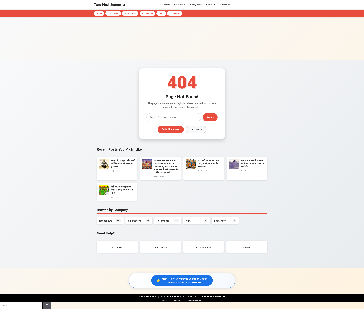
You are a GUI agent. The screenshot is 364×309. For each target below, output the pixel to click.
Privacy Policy (195, 4)
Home (167, 4)
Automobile (147, 13)
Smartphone (130, 13)
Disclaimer (220, 296)
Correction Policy (205, 296)
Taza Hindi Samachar (109, 5)
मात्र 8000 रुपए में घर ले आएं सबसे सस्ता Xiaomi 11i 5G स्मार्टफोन (252, 163)
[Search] (47, 305)
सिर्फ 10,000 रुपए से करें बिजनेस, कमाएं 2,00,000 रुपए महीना (123, 189)
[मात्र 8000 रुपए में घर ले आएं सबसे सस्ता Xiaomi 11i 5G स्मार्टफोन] (234, 168)
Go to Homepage (170, 129)
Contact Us (224, 4)
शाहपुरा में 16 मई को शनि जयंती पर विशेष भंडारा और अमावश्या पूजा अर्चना (123, 163)
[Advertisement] (182, 38)
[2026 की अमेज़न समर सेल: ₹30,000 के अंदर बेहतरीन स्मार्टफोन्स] (191, 168)
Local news (175, 13)
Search (210, 117)
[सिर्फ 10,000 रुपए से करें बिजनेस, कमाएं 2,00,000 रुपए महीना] (104, 194)
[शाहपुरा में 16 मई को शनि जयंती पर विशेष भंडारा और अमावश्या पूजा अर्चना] (104, 168)
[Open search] (269, 4)
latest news (179, 4)
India (161, 13)
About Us (210, 4)
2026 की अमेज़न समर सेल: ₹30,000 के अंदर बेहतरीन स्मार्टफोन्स (209, 163)
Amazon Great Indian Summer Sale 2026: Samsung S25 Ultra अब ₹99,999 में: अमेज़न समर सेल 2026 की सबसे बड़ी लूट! (166, 166)
